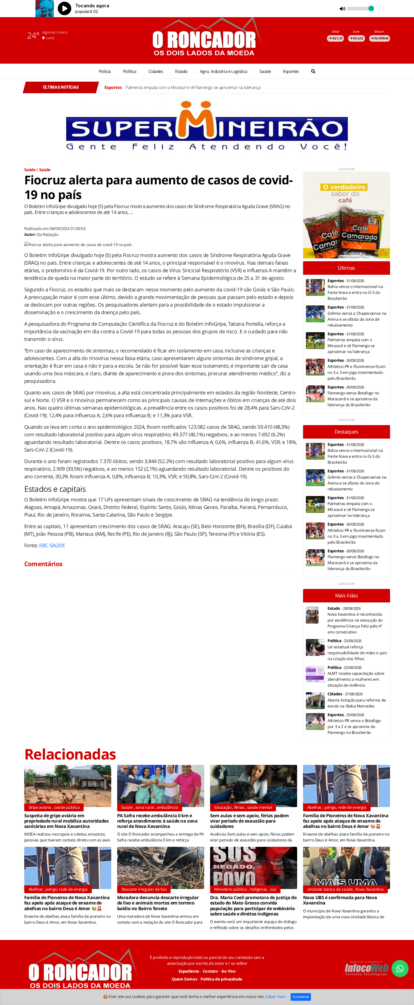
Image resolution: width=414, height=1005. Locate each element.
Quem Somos (184, 979)
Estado (181, 71)
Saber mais (276, 996)
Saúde (265, 71)
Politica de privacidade (221, 979)
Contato (210, 971)
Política (129, 71)
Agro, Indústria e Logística (223, 71)
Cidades (155, 71)
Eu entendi (301, 996)
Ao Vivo (228, 971)
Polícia (105, 71)
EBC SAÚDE (52, 545)
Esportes (291, 71)
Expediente (189, 971)
